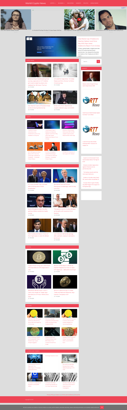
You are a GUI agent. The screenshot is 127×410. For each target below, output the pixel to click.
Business (60, 3)
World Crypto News (35, 3)
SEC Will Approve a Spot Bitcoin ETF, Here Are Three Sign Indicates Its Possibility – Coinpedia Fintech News (34, 164)
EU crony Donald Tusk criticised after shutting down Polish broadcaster (88, 41)
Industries (70, 3)
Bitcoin (28, 255)
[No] (125, 407)
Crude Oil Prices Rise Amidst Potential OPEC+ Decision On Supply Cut (90, 151)
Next (31, 38)
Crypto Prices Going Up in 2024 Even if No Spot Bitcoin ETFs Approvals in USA (39, 276)
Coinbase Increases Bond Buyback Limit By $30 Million (34, 392)
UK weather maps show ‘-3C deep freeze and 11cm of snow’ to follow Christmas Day (64, 89)
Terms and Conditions (67, 403)
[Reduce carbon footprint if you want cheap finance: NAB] (91, 80)
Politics (85, 3)
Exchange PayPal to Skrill (51, 364)
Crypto (52, 3)
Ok (102, 407)
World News (94, 3)
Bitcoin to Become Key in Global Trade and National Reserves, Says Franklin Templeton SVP (64, 300)
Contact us (58, 403)
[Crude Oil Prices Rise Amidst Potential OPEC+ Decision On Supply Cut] (91, 130)
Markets (78, 3)
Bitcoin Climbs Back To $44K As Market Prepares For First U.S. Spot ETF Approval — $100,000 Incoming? (65, 276)
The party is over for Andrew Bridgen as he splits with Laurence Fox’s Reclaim (65, 219)
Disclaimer (77, 403)
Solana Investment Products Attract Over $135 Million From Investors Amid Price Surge (50, 349)
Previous (28, 38)
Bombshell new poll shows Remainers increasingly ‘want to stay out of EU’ (65, 194)
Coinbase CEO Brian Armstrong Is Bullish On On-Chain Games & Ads (51, 392)
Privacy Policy (50, 403)
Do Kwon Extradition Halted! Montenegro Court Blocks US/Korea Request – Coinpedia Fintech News (51, 164)
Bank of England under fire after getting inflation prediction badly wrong (38, 219)
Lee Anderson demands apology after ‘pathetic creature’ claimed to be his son (64, 244)
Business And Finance (32, 359)
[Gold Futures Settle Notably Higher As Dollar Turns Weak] (91, 101)
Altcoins (29, 313)
